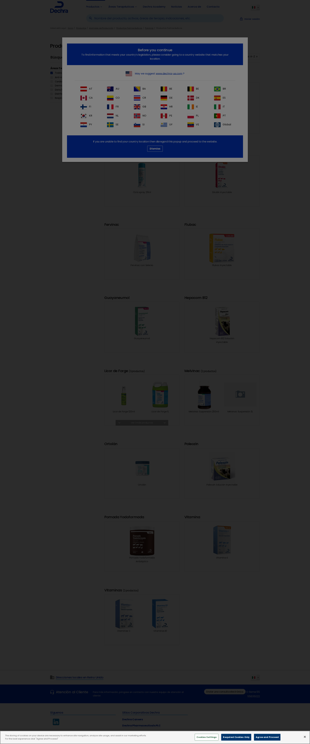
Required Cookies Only (236, 737)
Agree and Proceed (267, 737)
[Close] (304, 736)
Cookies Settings (206, 737)
